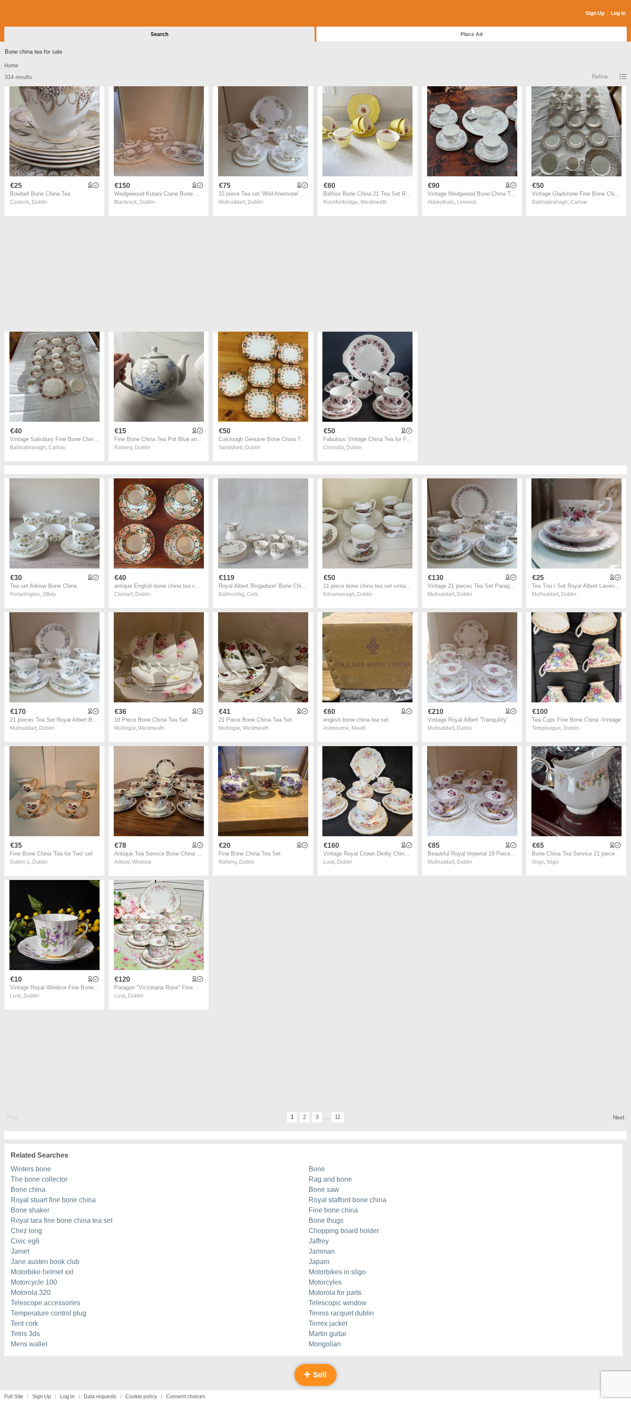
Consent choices (185, 1397)
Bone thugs (326, 1220)
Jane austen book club (45, 1261)
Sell (319, 1374)
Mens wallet (29, 1344)
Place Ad (471, 34)
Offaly (49, 594)
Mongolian (325, 1344)
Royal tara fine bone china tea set (61, 1220)
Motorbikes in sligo (337, 1272)
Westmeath (374, 202)
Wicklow (142, 862)
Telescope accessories (45, 1302)
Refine (600, 76)
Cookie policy (141, 1397)
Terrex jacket (328, 1323)
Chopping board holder (344, 1230)
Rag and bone (330, 1179)
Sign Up (594, 13)
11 (337, 1117)
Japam (319, 1261)
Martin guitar (327, 1333)
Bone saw (324, 1189)
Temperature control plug (48, 1313)
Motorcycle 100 (34, 1282)
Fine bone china (333, 1210)
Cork (252, 594)
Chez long (26, 1230)
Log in (67, 1397)
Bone (317, 1169)
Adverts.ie (38, 13)
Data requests (100, 1397)
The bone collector (39, 1179)
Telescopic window (338, 1302)
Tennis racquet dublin (341, 1313)
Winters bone (31, 1169)
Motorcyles (325, 1282)
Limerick (466, 202)
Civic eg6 (25, 1241)
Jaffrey (319, 1241)
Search (159, 34)
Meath (359, 728)
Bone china (28, 1189)
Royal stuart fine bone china (53, 1199)
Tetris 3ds (25, 1333)
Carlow (578, 202)
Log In (618, 13)
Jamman (322, 1251)
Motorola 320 (31, 1292)
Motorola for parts (335, 1292)
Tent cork (24, 1323)
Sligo (552, 862)
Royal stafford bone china (347, 1199)
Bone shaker (30, 1210)
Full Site (13, 1397)
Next (619, 1117)
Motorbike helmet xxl (42, 1272)
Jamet (20, 1251)
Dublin (39, 202)
